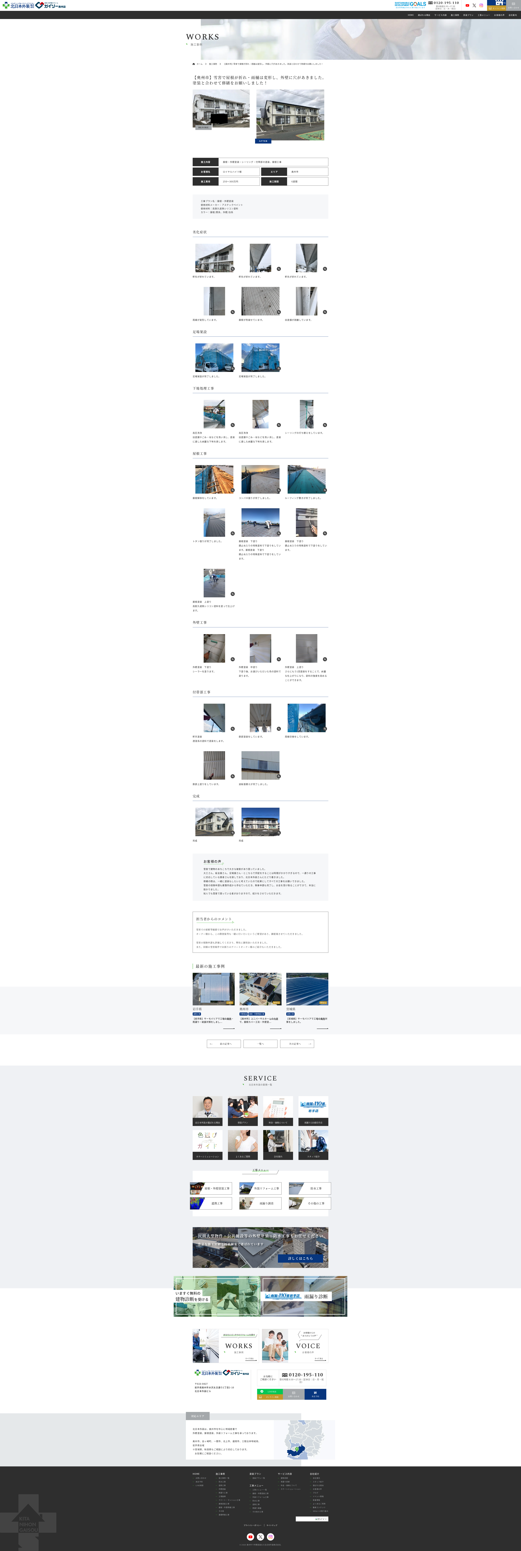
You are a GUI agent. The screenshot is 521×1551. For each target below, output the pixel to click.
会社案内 (316, 1478)
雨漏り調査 (256, 1508)
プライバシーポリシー (253, 1525)
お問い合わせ (201, 1478)
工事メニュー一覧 (259, 1490)
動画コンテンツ (319, 1507)
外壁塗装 (222, 1489)
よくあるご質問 (319, 1504)
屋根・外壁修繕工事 (227, 1507)
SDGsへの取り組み (320, 1511)
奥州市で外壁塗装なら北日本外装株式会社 (264, 1545)
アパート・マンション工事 (229, 1500)
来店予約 (199, 1482)
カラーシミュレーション (291, 1489)
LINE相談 (200, 1485)
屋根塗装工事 (224, 1504)
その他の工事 (257, 1512)
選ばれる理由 (318, 1485)
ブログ (315, 1493)
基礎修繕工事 (224, 1515)
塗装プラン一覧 (258, 1478)
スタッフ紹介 (318, 1482)
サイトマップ (272, 1525)
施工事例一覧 (224, 1478)
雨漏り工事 (223, 1493)
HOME (196, 1474)
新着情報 (316, 1500)
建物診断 (284, 1478)
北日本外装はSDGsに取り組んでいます (410, 7)
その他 (221, 1511)
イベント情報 (318, 1496)
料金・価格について (289, 1485)
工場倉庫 (222, 1496)
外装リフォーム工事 (260, 1497)
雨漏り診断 (285, 1482)
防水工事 (222, 1482)
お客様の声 (317, 1489)
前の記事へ (226, 1043)
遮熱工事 (222, 1485)
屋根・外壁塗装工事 (260, 1493)
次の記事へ (295, 1043)
